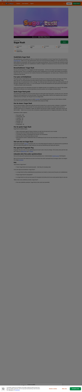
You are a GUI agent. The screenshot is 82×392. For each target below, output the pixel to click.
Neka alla (64, 388)
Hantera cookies (53, 388)
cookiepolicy (17, 390)
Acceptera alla (75, 388)
